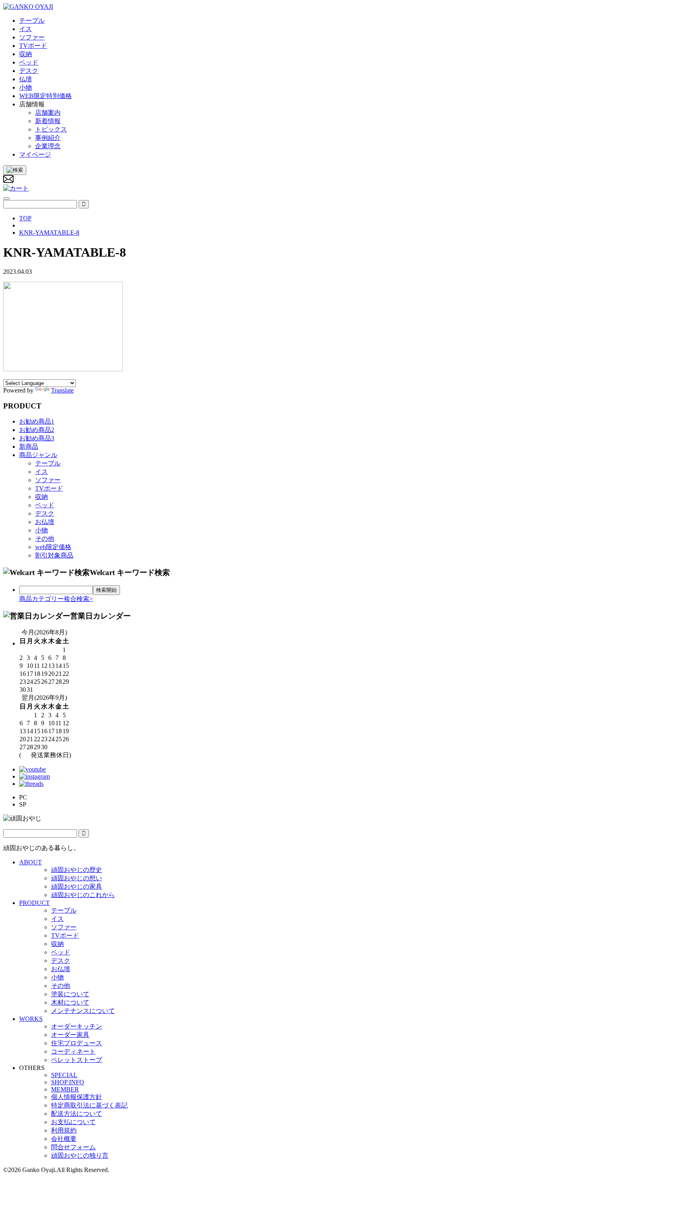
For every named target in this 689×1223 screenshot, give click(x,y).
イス (41, 471)
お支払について (73, 1122)
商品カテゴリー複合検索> (56, 598)
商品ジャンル (38, 455)
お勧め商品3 (36, 438)
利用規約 (64, 1130)
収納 (41, 496)
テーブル (48, 463)
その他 (44, 538)
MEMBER (65, 1089)
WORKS (31, 1018)
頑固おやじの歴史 (76, 869)
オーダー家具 (70, 1034)
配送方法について (76, 1113)
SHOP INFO (67, 1082)
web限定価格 (53, 547)
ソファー (48, 480)
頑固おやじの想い (76, 878)
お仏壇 (44, 521)
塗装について (70, 994)
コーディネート (73, 1051)
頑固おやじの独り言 (79, 1155)
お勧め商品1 (36, 421)
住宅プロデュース (76, 1043)
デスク (44, 513)
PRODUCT (34, 902)
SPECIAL (64, 1075)
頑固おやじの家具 (76, 886)
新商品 (28, 446)
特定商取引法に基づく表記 (89, 1105)
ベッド (44, 505)
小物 (41, 530)
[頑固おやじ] (28, 6)
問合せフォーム (73, 1147)
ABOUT (30, 862)
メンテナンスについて (83, 1010)
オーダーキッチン (76, 1026)
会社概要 (64, 1138)
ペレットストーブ (76, 1059)
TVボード (49, 488)
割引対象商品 (54, 555)
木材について (70, 1002)
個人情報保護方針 (76, 1096)
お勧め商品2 (36, 429)
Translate (62, 390)
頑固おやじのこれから (83, 894)
